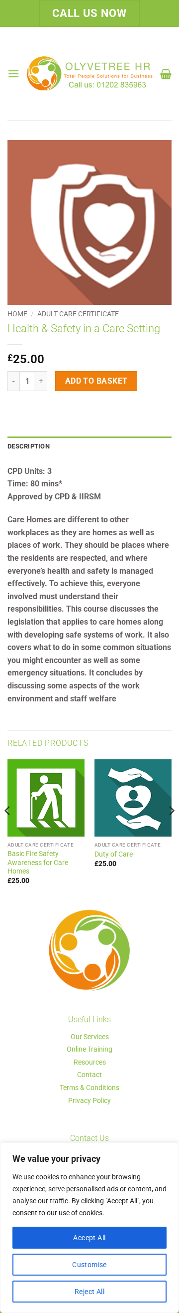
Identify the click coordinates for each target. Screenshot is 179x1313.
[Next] (171, 830)
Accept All (89, 1238)
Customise (89, 1265)
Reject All (89, 1292)
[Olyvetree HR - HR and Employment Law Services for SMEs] (90, 73)
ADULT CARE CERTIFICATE (78, 314)
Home (17, 314)
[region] (89, 1227)
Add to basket (96, 381)
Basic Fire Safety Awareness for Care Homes (37, 862)
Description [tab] (28, 446)
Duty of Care (113, 854)
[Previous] (8, 830)
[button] (13, 73)
